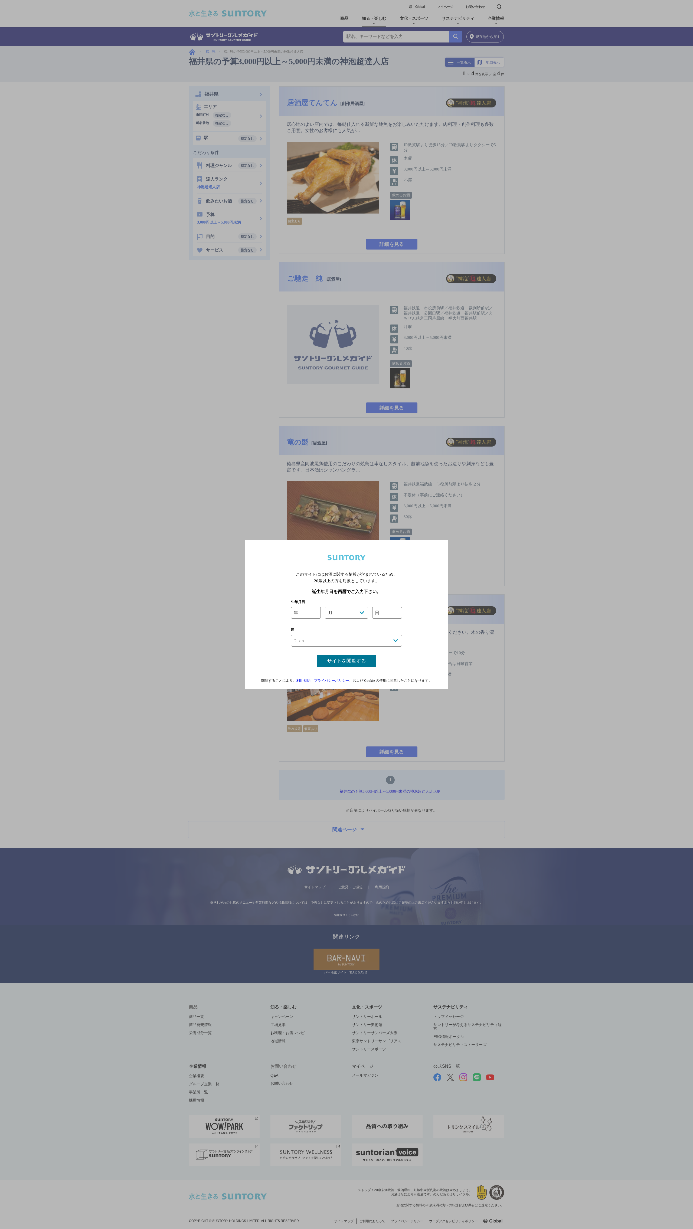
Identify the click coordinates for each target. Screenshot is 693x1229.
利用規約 (303, 681)
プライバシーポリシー (331, 681)
